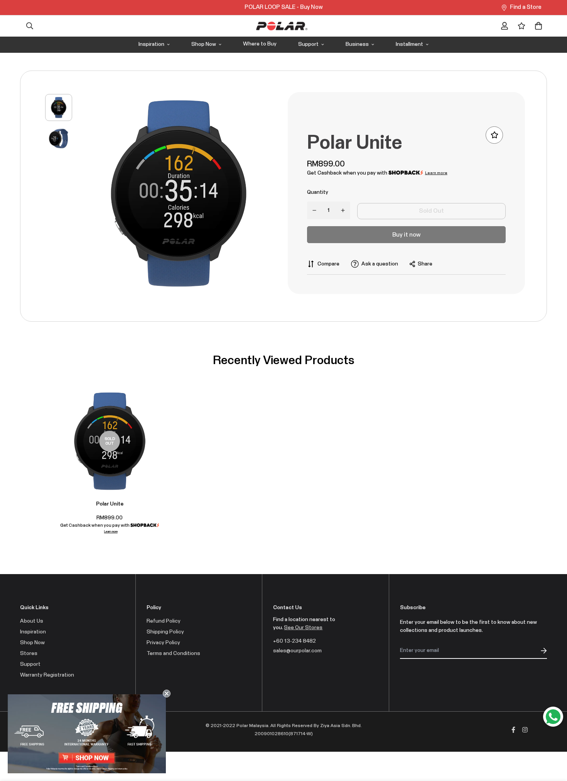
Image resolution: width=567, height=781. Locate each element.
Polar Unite (109, 504)
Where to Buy (260, 44)
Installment (409, 44)
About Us (31, 621)
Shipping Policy (165, 632)
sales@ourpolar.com (297, 650)
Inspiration (151, 44)
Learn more (436, 173)
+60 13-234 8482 (294, 641)
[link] (87, 733)
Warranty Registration (47, 675)
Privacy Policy (163, 642)
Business (357, 44)
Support (308, 44)
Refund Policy (164, 621)
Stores (28, 653)
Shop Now (203, 44)
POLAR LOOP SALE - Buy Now (284, 7)
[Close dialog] (166, 693)
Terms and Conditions (173, 653)
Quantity (317, 192)
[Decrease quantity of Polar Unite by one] (314, 210)
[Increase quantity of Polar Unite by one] (343, 210)
